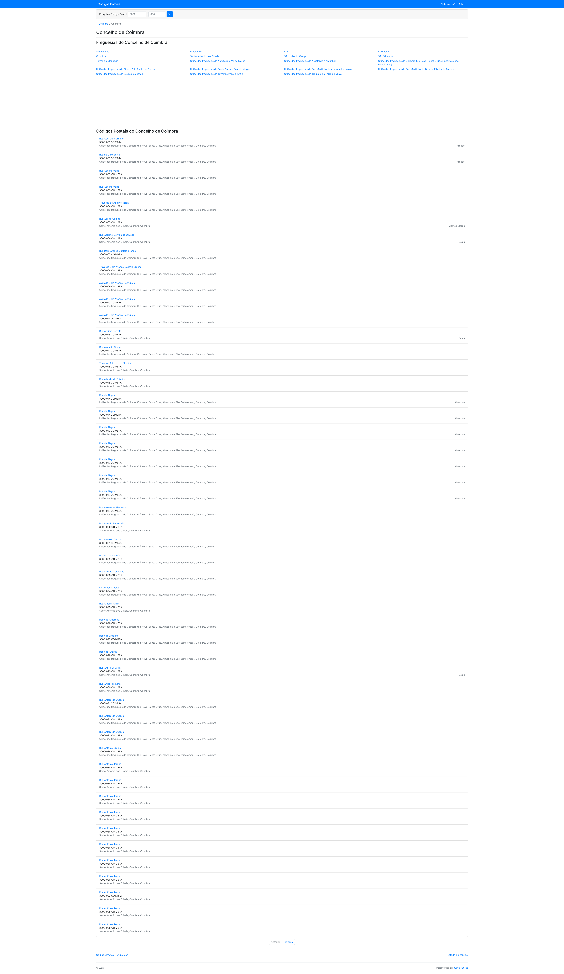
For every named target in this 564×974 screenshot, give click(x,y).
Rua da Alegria (107, 395)
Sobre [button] (461, 4)
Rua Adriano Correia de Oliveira (116, 234)
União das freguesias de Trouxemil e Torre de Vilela (313, 73)
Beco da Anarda (108, 651)
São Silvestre (385, 56)
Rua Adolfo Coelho (109, 218)
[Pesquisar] (170, 14)
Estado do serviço (458, 954)
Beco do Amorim (108, 635)
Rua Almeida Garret (110, 539)
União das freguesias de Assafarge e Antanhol (310, 60)
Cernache (383, 51)
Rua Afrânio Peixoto (110, 331)
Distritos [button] (445, 4)
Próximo (288, 941)
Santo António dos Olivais (204, 56)
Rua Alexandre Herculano (113, 507)
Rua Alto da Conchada (111, 571)
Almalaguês (102, 51)
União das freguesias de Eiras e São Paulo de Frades (125, 69)
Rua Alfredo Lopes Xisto (112, 523)
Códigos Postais (109, 4)
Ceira (287, 51)
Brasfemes (196, 51)
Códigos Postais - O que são (112, 954)
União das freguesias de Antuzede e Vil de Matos (217, 60)
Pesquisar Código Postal (113, 14)
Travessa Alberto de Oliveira (115, 363)
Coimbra (103, 23)
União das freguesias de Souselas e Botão (119, 73)
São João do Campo (295, 56)
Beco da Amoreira (109, 619)
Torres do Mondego (107, 60)
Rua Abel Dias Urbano (111, 138)
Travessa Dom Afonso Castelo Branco (120, 266)
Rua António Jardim (110, 763)
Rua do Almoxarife (109, 555)
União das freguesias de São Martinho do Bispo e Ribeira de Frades (416, 69)
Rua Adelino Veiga (109, 170)
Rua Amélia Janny (109, 603)
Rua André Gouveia (110, 667)
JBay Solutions (461, 967)
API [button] (454, 4)
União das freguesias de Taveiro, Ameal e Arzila (216, 73)
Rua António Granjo (110, 747)
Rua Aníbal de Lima (110, 683)
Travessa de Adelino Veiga (114, 202)
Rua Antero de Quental (111, 699)
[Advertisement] (282, 99)
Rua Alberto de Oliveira (112, 379)
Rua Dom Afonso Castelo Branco (117, 250)
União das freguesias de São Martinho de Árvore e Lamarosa (318, 69)
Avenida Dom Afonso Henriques (117, 282)
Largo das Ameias (109, 587)
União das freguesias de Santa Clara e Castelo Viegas (220, 69)
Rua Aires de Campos (111, 347)
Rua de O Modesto (109, 154)
